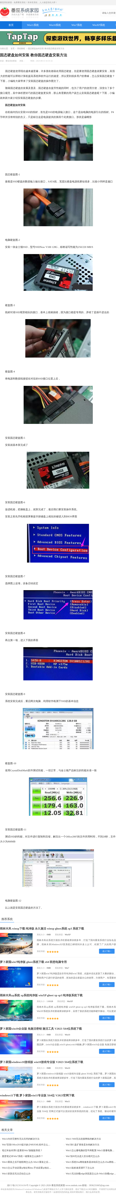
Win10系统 (55, 25)
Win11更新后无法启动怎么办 (16, 1173)
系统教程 (21, 49)
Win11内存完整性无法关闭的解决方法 (20, 1139)
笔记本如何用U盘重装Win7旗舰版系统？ (22, 1150)
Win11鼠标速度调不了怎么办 (80, 1168)
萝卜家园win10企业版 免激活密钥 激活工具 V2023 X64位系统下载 (41, 1028)
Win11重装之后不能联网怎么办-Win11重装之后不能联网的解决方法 (35, 1162)
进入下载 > (106, 951)
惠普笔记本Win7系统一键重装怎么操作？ (22, 1156)
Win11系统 (33, 25)
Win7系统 (76, 25)
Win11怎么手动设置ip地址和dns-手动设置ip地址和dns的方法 (31, 1168)
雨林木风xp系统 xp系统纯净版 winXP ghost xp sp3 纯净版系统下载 (41, 995)
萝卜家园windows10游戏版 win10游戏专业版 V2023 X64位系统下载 (41, 1062)
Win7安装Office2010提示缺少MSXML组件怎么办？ (27, 1144)
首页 (11, 25)
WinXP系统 (98, 25)
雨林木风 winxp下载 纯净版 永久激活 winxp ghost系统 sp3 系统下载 (42, 928)
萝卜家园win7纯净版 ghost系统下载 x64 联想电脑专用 (33, 961)
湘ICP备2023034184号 (18, 1185)
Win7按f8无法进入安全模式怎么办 (83, 1156)
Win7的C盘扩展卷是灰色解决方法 (82, 1144)
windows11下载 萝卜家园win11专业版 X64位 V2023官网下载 (37, 1095)
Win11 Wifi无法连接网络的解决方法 (83, 1139)
